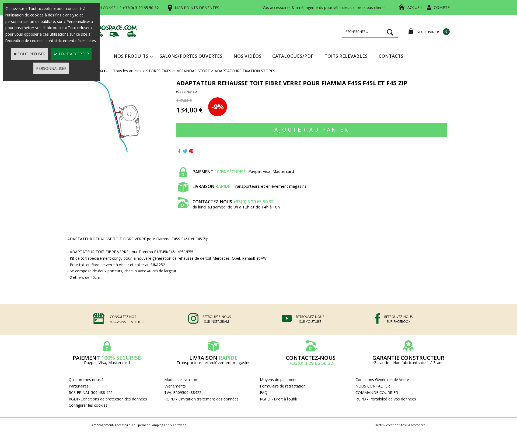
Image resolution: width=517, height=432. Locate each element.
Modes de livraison (180, 379)
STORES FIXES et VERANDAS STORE (178, 70)
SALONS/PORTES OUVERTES (190, 56)
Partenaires (79, 386)
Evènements (175, 386)
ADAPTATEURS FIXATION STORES (245, 70)
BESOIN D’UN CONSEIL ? (118, 7)
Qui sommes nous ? (86, 379)
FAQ (263, 392)
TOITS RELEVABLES (346, 56)
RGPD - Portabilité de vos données (385, 399)
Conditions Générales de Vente (382, 379)
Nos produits (131, 56)
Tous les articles (127, 70)
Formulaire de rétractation (283, 386)
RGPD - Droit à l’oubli (278, 399)
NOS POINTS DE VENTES (197, 7)
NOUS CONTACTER (372, 386)
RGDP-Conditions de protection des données (108, 399)
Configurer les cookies (88, 405)
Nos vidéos (247, 56)
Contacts (391, 56)
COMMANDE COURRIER (376, 392)
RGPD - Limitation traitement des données (201, 399)
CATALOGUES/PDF (292, 56)
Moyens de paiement (278, 379)
